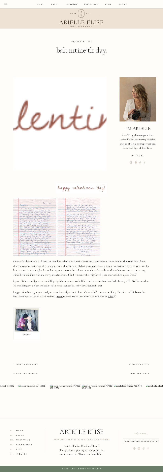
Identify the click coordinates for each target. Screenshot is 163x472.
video (111, 296)
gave (17, 281)
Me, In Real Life (81, 41)
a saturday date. (27, 373)
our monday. (139, 373)
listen (60, 296)
